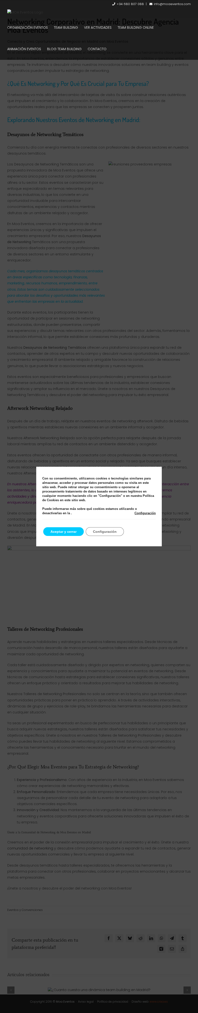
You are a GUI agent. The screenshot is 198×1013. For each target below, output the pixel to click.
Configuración (145, 513)
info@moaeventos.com (172, 4)
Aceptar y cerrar (63, 532)
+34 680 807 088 (130, 4)
